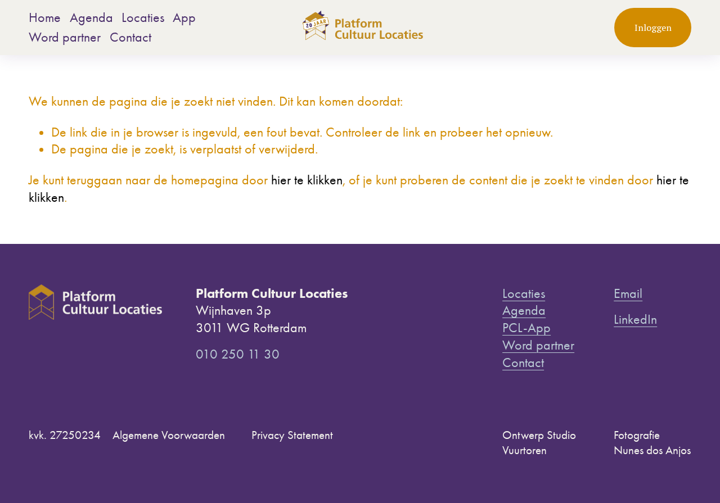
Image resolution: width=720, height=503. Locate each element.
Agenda (91, 17)
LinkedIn (635, 319)
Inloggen (653, 27)
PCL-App (526, 328)
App (184, 17)
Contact (130, 37)
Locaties (143, 17)
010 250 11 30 (238, 354)
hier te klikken (307, 180)
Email (628, 293)
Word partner (65, 37)
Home (45, 17)
